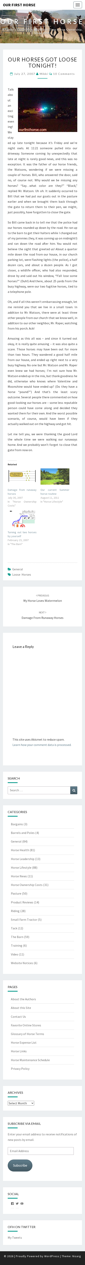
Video (14, 954)
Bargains (17, 824)
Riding (15, 911)
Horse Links (19, 1051)
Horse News (19, 876)
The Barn (17, 937)
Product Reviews (22, 902)
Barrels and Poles (23, 833)
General (17, 569)
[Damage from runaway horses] (22, 476)
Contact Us (18, 1017)
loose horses (21, 574)
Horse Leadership (22, 859)
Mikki (44, 73)
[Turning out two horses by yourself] (22, 519)
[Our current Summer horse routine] (55, 476)
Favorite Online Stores (26, 1025)
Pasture (16, 893)
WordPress (51, 1256)
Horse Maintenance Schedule (30, 1060)
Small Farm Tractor (24, 919)
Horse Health (20, 850)
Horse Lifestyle (21, 867)
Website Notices (22, 963)
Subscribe (20, 1165)
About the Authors (23, 999)
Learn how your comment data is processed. (41, 745)
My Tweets (15, 1237)
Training (16, 945)
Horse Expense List (24, 1042)
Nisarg (76, 1256)
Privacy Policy (20, 1069)
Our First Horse (19, 4)
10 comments (64, 73)
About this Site (21, 1008)
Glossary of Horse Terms (27, 1034)
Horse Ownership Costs (26, 885)
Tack (14, 928)
